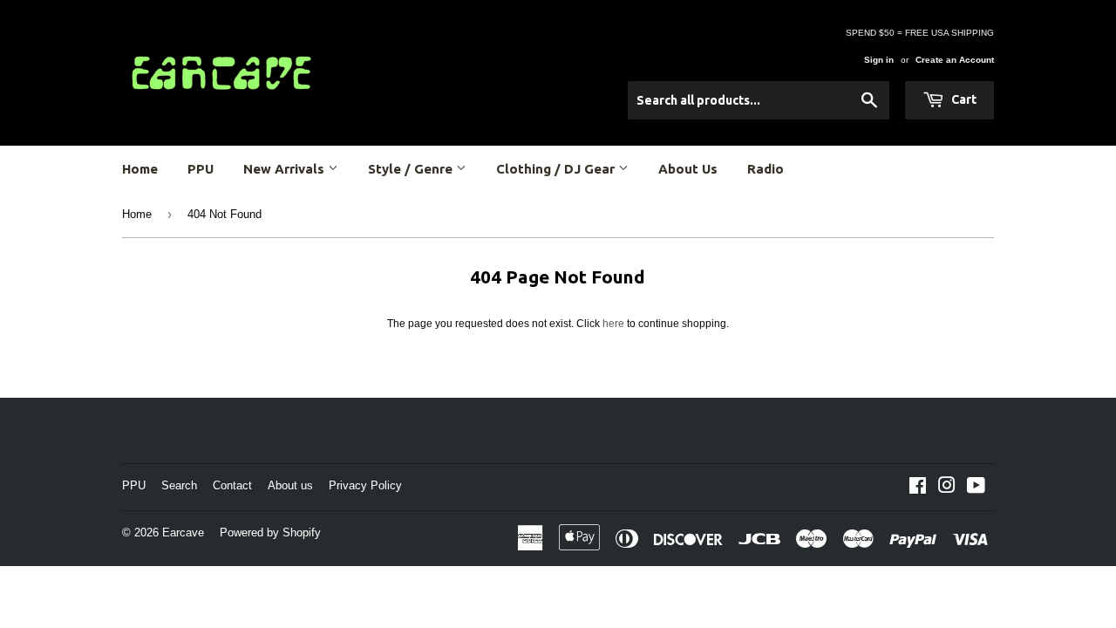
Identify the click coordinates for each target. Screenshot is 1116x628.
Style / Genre (412, 168)
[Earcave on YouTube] (976, 488)
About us (290, 485)
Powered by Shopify (270, 532)
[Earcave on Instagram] (947, 488)
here (613, 323)
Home (140, 168)
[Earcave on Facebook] (917, 488)
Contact (232, 485)
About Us (688, 168)
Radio (765, 168)
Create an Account (954, 60)
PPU (200, 168)
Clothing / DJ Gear (557, 168)
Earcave (183, 532)
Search (179, 485)
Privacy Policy (365, 485)
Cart (962, 99)
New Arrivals (285, 168)
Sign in (879, 60)
